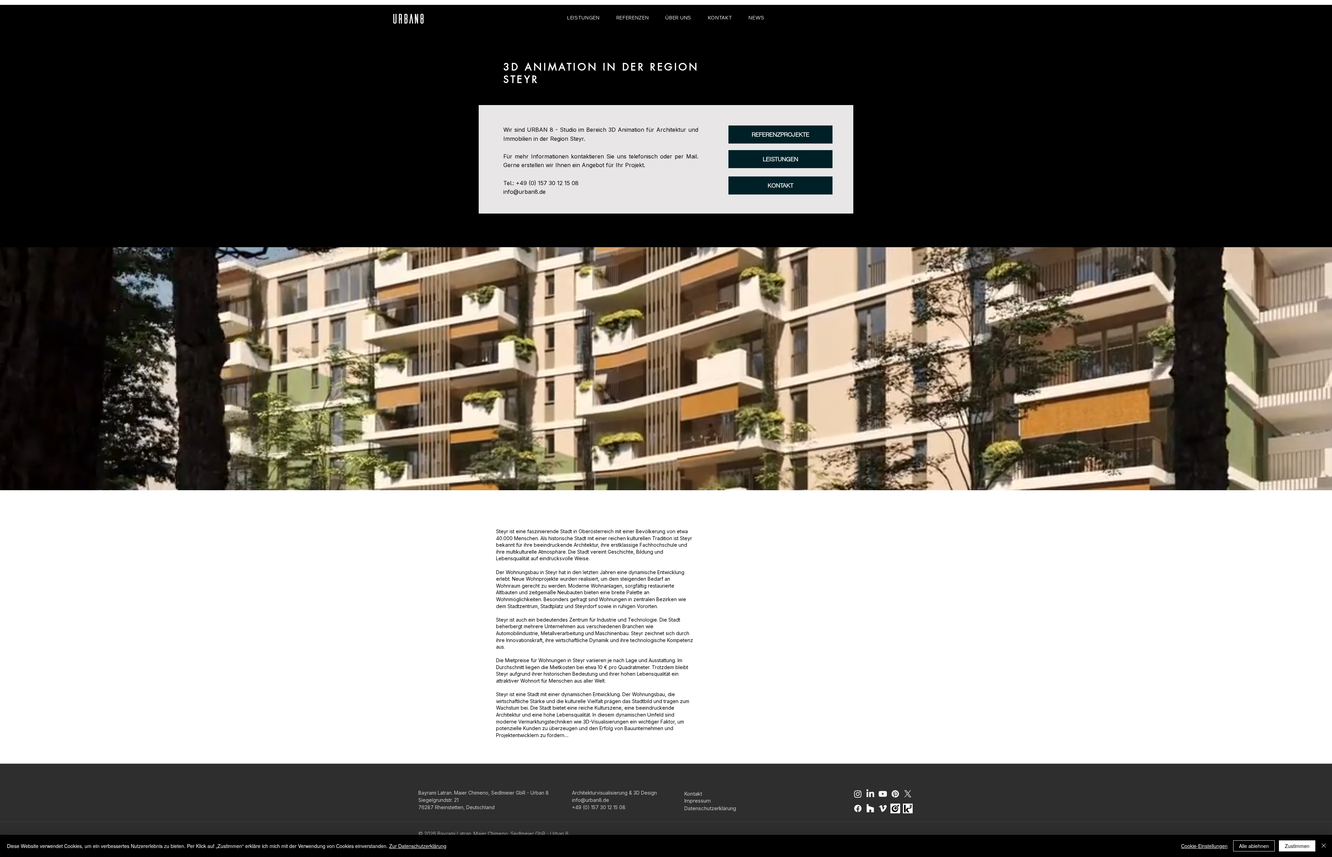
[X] (908, 794)
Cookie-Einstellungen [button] (1204, 845)
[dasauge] (895, 808)
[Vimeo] (883, 808)
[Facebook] (858, 808)
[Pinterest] (895, 794)
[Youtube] (883, 794)
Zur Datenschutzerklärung (417, 845)
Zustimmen (1297, 845)
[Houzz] (870, 808)
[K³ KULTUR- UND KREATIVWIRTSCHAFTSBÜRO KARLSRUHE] (908, 808)
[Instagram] (858, 794)
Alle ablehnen (1254, 845)
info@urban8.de (524, 191)
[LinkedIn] (870, 794)
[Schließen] (1324, 845)
